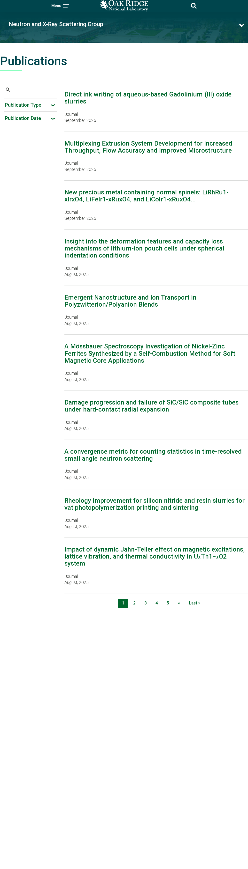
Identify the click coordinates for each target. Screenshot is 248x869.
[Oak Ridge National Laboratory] (124, 6)
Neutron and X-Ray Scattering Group (56, 24)
